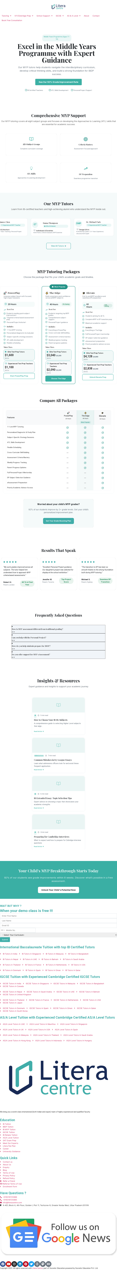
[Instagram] (14, 1264)
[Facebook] (3, 1264)
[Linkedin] (20, 1264)
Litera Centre (37, 1268)
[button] (58, 286)
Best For (10, 309)
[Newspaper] (48, 1264)
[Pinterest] (26, 1264)
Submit (5, 939)
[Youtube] (8, 1264)
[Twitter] (31, 1264)
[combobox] (2, 930)
